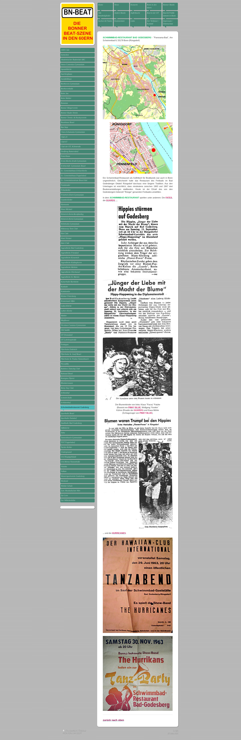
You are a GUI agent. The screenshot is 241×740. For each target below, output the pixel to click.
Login (175, 731)
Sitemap (82, 731)
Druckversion (71, 731)
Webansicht (173, 733)
